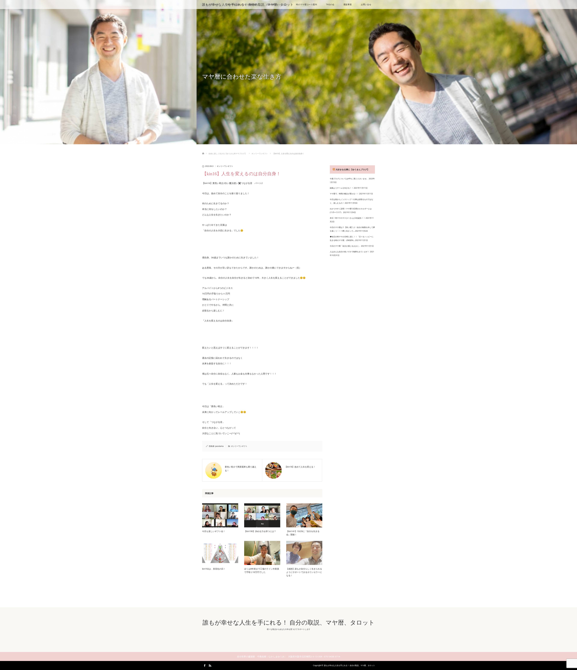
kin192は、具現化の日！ (214, 568)
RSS (209, 665)
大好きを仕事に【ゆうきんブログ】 (352, 169)
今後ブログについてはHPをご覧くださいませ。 (349, 178)
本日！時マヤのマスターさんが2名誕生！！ (347, 218)
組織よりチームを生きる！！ (341, 188)
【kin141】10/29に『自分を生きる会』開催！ (302, 533)
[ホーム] (203, 150)
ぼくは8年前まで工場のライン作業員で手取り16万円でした (261, 570)
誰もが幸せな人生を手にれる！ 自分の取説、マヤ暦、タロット (247, 4)
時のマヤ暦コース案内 (306, 4)
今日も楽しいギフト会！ (213, 531)
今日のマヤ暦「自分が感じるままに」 (345, 246)
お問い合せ (366, 4)
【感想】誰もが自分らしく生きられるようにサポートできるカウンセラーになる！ (304, 572)
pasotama (219, 446)
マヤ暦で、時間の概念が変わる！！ (344, 193)
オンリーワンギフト (225, 166)
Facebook (204, 665)
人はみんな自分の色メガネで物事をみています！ (349, 251)
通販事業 (347, 4)
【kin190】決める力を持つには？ (260, 531)
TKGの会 (330, 4)
